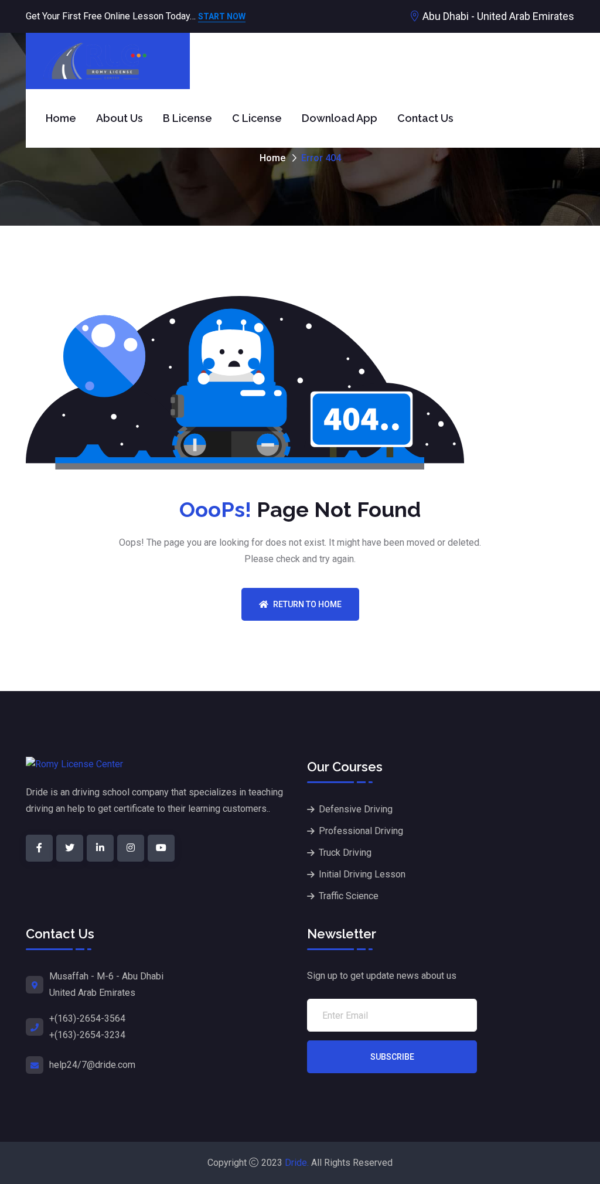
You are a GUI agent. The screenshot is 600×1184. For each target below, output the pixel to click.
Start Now (222, 17)
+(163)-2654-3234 (87, 1034)
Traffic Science (349, 895)
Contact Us (425, 118)
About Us (119, 118)
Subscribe (392, 1056)
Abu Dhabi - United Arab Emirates (498, 16)
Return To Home (307, 604)
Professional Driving (361, 830)
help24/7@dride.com (92, 1064)
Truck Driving (345, 852)
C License (257, 118)
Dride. (297, 1162)
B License (187, 118)
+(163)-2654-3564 (87, 1018)
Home (61, 118)
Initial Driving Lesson (362, 874)
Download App (339, 118)
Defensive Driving (356, 809)
